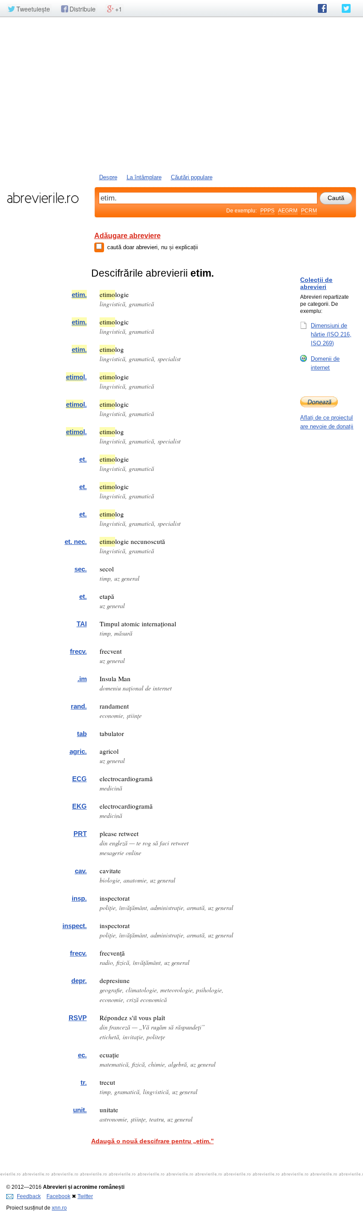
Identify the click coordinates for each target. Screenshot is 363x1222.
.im (82, 678)
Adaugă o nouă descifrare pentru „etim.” (152, 1141)
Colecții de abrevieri (316, 283)
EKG (79, 806)
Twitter (85, 1196)
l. (76, 377)
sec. (80, 569)
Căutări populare (191, 177)
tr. (84, 1082)
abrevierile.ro (43, 198)
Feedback (29, 1196)
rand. (79, 706)
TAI (82, 624)
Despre (108, 177)
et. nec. (76, 541)
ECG (79, 779)
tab (82, 733)
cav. (81, 871)
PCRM (309, 211)
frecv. (78, 651)
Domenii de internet (325, 363)
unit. (80, 1110)
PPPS (267, 211)
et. (83, 459)
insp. (79, 898)
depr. (79, 980)
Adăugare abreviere (127, 235)
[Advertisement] (181, 94)
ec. (82, 1055)
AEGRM (287, 211)
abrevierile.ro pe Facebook (322, 8)
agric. (78, 751)
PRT (80, 833)
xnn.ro (59, 1208)
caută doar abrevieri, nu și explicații (152, 247)
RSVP (78, 1018)
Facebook (58, 1196)
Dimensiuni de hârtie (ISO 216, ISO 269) (331, 334)
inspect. (74, 925)
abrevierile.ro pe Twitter (346, 8)
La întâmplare (144, 177)
